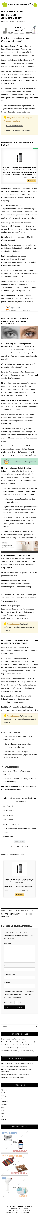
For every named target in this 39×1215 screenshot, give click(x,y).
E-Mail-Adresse (10, 974)
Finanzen (4, 1099)
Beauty (12, 21)
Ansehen (32, 181)
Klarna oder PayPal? (18, 1077)
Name (7, 966)
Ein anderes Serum (12, 824)
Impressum (23, 1208)
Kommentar (9, 944)
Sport (3, 1116)
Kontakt (13, 1208)
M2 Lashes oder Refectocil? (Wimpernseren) (12, 15)
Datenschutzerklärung (19, 1210)
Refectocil (9, 806)
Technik (3, 1119)
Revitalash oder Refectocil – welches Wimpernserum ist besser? (19, 627)
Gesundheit (4, 1101)
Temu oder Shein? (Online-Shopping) (18, 1074)
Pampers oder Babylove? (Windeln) (17, 910)
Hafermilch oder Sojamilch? (24, 1063)
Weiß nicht (9, 836)
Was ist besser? (23, 1212)
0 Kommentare (20, 21)
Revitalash (9, 815)
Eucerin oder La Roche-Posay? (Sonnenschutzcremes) (17, 1051)
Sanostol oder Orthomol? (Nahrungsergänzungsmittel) (18, 1042)
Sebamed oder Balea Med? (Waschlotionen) (14, 1048)
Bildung (3, 1096)
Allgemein (4, 1090)
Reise (2, 1113)
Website (7, 983)
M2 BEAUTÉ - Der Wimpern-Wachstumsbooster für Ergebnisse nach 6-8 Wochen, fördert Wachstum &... (19, 880)
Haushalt (4, 1104)
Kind (2, 1107)
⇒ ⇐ (19, 1206)
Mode (2, 1110)
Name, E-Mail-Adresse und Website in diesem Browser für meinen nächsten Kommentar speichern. (19, 994)
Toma (3, 1074)
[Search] (36, 1026)
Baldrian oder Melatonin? (19, 1066)
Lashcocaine (9, 811)
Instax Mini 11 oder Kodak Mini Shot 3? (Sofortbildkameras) (19, 1045)
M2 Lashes (9, 820)
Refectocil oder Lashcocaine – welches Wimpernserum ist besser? (20, 719)
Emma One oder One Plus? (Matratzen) (13, 1039)
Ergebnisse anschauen (19, 846)
